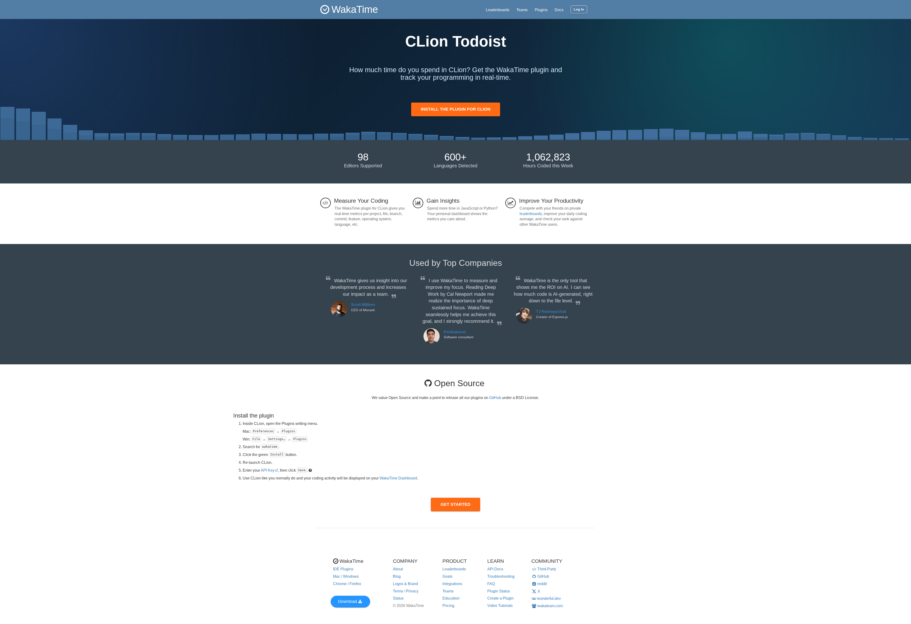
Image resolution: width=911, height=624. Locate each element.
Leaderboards (497, 10)
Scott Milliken (363, 305)
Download (347, 601)
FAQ (491, 584)
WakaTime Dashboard (398, 478)
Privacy (412, 591)
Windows (351, 576)
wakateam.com (550, 606)
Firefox (355, 584)
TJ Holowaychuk (551, 312)
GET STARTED (455, 504)
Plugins (541, 10)
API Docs (495, 569)
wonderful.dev (549, 598)
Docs (559, 10)
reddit (542, 584)
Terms (398, 591)
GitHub (495, 398)
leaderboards (531, 214)
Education (451, 598)
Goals (447, 576)
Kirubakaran (455, 332)
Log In (579, 9)
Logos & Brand (405, 584)
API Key (267, 470)
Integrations (452, 584)
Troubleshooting (501, 576)
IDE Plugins (343, 569)
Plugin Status (498, 591)
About (398, 569)
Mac (336, 576)
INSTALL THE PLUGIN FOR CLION (455, 109)
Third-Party (546, 569)
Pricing (448, 606)
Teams (522, 10)
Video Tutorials (500, 606)
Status (398, 598)
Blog (397, 576)
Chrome (340, 584)
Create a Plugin (500, 598)
